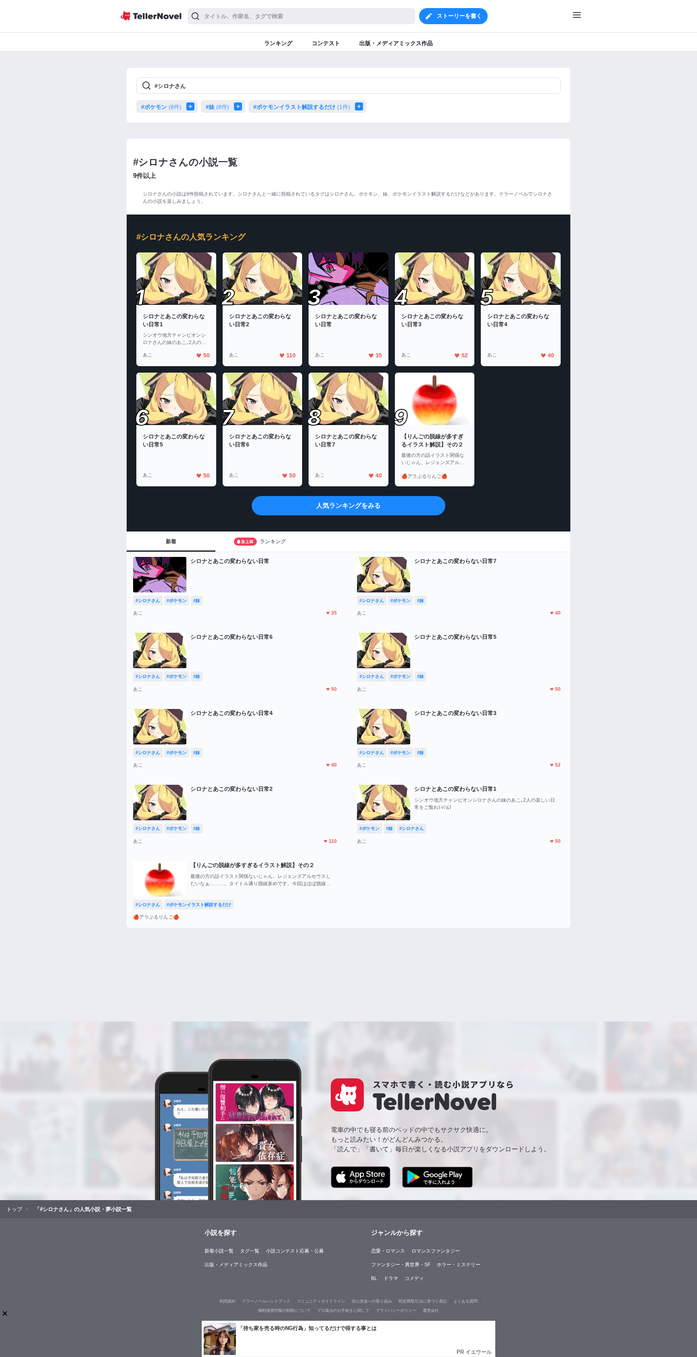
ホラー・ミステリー (458, 1264)
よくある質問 (465, 1301)
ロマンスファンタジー (435, 1251)
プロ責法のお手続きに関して (343, 1310)
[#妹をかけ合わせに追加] (239, 106)
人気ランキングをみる (348, 505)
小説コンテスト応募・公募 (295, 1251)
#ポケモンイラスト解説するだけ (301, 107)
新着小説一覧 (219, 1251)
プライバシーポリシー (396, 1310)
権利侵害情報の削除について (284, 1310)
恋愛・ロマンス (388, 1251)
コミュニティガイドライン (321, 1301)
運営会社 (431, 1310)
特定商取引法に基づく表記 (423, 1301)
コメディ (414, 1278)
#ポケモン (161, 107)
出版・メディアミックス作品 (236, 1264)
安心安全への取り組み (372, 1301)
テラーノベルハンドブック (266, 1301)
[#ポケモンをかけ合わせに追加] (192, 106)
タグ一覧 (249, 1251)
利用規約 (227, 1301)
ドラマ (391, 1278)
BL (374, 1278)
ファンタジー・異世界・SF (400, 1264)
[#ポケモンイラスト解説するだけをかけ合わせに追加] (360, 106)
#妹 (217, 107)
